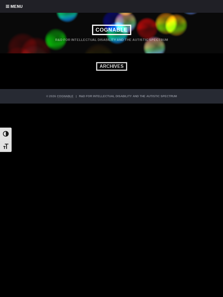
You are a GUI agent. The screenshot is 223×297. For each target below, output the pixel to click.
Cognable (112, 30)
